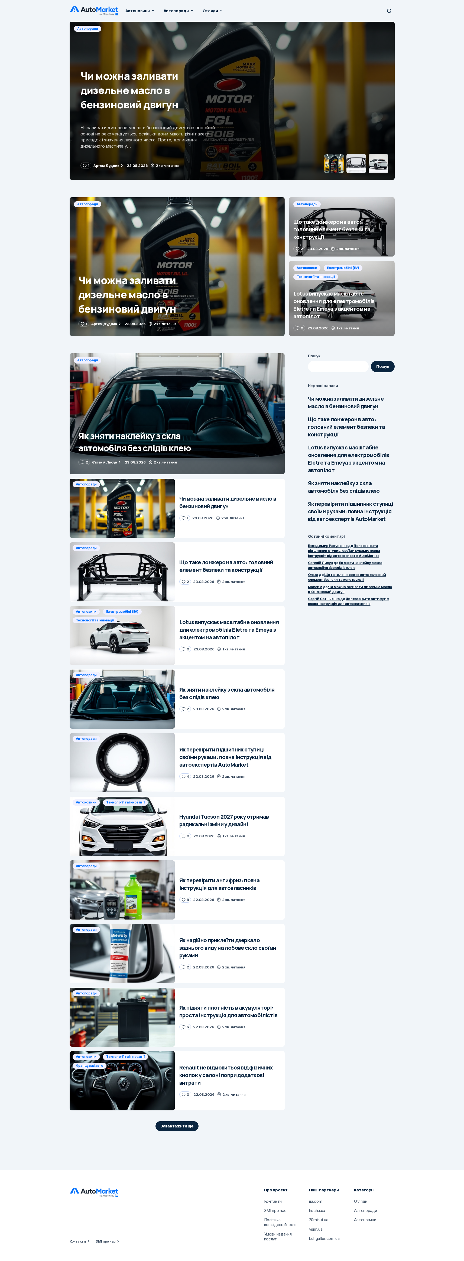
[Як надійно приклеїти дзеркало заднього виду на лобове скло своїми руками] (122, 953)
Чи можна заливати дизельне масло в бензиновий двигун (346, 402)
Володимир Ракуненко (328, 545)
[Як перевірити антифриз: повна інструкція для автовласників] (122, 890)
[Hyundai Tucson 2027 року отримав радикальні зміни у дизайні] (122, 826)
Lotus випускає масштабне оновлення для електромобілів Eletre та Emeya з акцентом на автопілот (348, 459)
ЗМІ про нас (105, 1241)
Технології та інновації (316, 276)
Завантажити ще (177, 1126)
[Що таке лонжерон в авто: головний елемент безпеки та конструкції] (232, 101)
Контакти (78, 1241)
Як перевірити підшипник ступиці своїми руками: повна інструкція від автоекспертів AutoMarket (350, 511)
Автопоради (87, 28)
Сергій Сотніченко (324, 599)
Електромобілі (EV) (343, 267)
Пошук (314, 355)
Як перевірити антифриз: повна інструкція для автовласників (348, 601)
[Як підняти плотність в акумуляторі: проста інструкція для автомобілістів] (122, 1017)
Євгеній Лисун (320, 562)
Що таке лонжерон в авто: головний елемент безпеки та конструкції (346, 427)
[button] (389, 11)
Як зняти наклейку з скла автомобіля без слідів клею (343, 486)
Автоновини (307, 267)
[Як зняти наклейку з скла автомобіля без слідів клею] (177, 413)
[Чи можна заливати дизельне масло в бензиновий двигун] (177, 266)
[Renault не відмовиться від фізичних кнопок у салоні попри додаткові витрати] (122, 1080)
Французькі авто (89, 1065)
